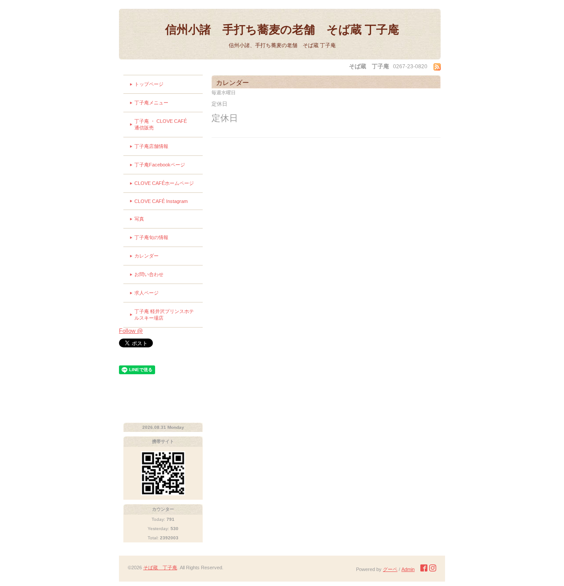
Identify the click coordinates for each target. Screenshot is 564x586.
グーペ (390, 569)
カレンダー (146, 255)
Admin (408, 569)
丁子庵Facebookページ (159, 164)
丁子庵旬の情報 (151, 237)
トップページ (148, 84)
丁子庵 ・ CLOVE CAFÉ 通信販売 (168, 124)
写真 (139, 218)
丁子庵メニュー (151, 102)
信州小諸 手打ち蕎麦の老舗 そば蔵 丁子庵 (282, 29)
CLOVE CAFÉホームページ (164, 183)
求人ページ (146, 292)
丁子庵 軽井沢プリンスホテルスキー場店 (164, 315)
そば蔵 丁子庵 (160, 567)
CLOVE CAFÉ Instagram (161, 201)
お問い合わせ (148, 274)
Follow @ (131, 331)
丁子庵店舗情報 (151, 146)
